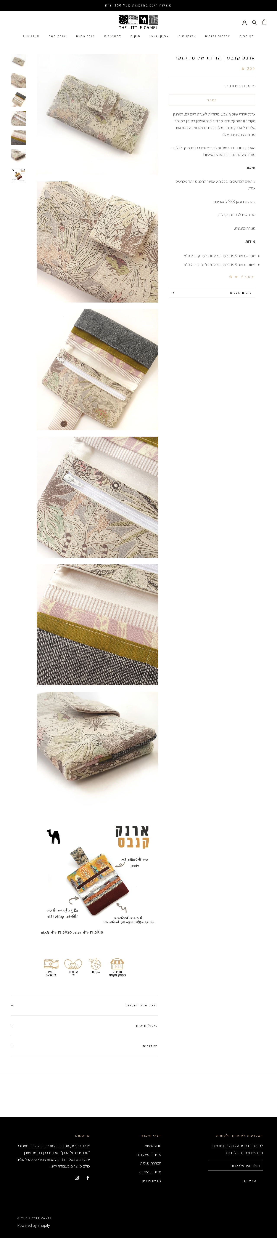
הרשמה (250, 1180)
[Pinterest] (230, 276)
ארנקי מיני (187, 36)
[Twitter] (236, 276)
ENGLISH (31, 36)
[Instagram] (77, 1177)
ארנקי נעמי (159, 36)
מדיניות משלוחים (148, 1154)
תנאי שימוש (153, 1145)
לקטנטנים (112, 36)
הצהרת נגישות (150, 1163)
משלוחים (150, 1046)
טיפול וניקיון (147, 1025)
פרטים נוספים (241, 293)
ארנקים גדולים (217, 36)
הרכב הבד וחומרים (142, 1005)
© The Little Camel (34, 1218)
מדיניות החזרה (150, 1171)
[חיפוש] (254, 22)
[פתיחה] (264, 21)
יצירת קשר (58, 36)
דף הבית (246, 36)
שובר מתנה (85, 36)
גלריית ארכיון (151, 1180)
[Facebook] (242, 276)
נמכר (212, 100)
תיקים (135, 36)
